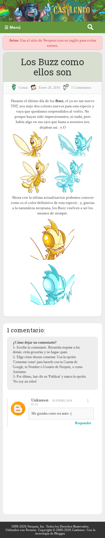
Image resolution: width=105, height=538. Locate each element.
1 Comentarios (81, 88)
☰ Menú (13, 27)
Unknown (39, 400)
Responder (83, 423)
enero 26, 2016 (49, 88)
